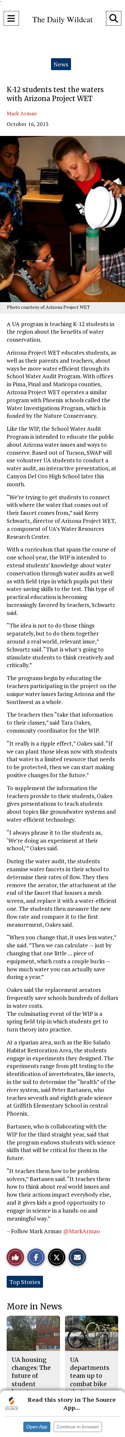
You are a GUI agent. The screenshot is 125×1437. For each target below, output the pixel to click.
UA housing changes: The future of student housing (31, 1376)
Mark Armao (22, 113)
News (61, 64)
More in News (34, 1306)
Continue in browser (78, 1426)
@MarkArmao (81, 1231)
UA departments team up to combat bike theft (89, 1376)
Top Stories (24, 1282)
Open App (36, 1426)
